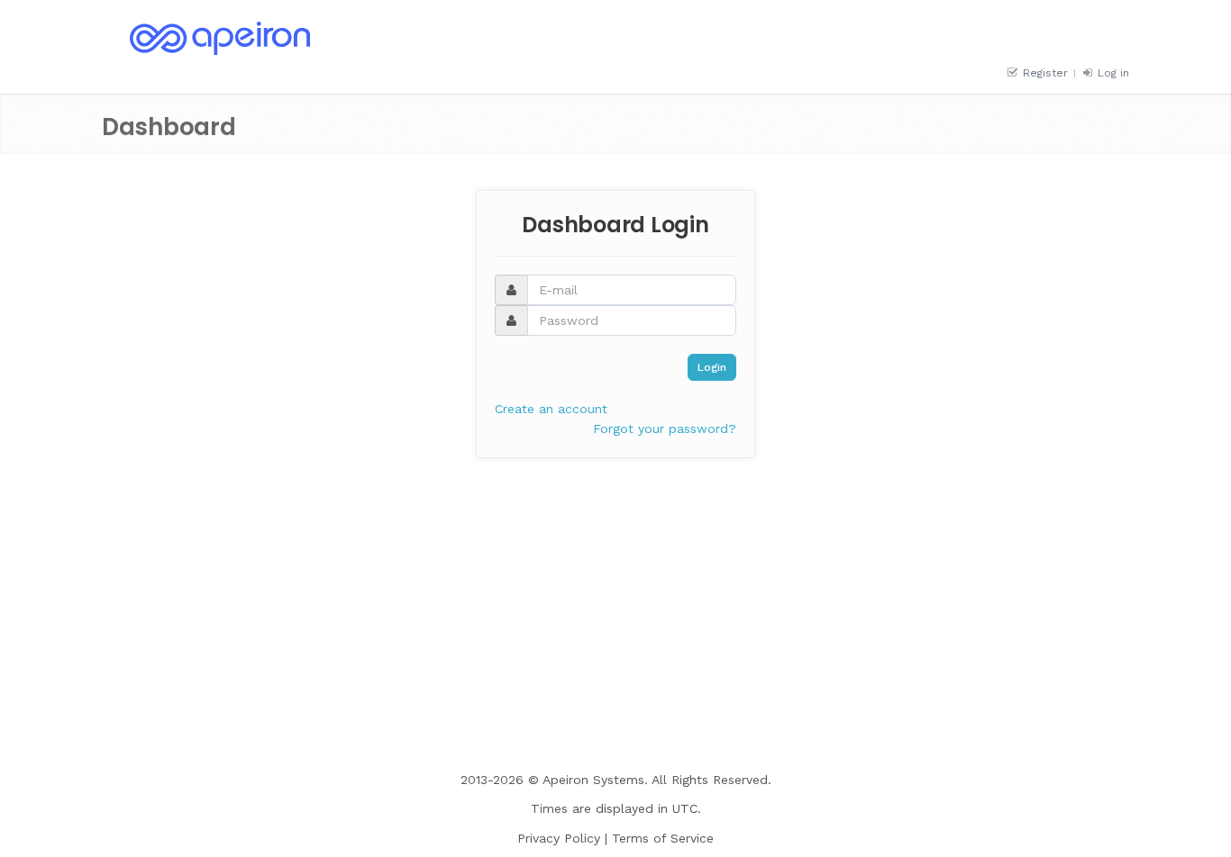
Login (712, 367)
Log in (1111, 73)
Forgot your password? (664, 428)
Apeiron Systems (593, 779)
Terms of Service (663, 838)
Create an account (551, 408)
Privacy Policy (558, 838)
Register (1043, 73)
